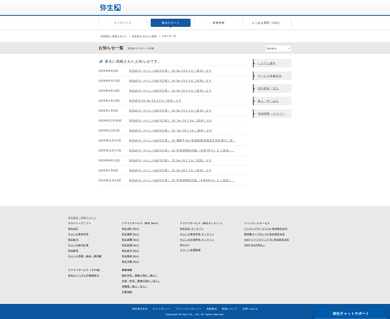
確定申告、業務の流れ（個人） (140, 275)
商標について (229, 308)
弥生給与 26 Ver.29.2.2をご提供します (155, 100)
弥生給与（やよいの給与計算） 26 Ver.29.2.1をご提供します (170, 110)
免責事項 (212, 308)
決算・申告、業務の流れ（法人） (141, 281)
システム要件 (267, 63)
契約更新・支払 (268, 88)
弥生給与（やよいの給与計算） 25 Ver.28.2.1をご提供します (170, 160)
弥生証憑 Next (130, 245)
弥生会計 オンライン (192, 228)
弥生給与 (73, 239)
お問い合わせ (250, 308)
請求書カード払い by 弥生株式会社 (264, 234)
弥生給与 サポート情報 (144, 36)
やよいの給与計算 (78, 245)
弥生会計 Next (130, 228)
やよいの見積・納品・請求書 (85, 256)
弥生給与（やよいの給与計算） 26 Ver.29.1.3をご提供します (170, 120)
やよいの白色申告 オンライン (197, 239)
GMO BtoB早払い (254, 245)
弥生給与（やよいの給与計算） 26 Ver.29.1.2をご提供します (170, 130)
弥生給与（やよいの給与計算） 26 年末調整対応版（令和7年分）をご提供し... (182, 150)
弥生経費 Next (130, 239)
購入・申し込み (268, 101)
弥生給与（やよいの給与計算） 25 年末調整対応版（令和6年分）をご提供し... (182, 180)
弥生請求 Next (130, 234)
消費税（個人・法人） (135, 286)
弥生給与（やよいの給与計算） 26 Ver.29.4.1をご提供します (170, 80)
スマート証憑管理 (190, 250)
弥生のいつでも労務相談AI (83, 275)
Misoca (184, 245)
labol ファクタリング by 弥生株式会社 (266, 239)
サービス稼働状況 (270, 75)
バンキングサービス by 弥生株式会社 (265, 228)
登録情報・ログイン (271, 113)
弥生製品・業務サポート (114, 36)
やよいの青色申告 (78, 234)
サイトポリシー (162, 308)
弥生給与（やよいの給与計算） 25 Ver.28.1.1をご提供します (170, 170)
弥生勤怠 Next (130, 256)
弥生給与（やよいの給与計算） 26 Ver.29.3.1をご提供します (170, 90)
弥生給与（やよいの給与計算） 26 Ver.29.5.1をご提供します (170, 70)
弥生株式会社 (140, 308)
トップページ (123, 22)
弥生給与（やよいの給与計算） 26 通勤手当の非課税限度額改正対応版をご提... (182, 140)
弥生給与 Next (130, 250)
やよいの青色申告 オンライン (197, 234)
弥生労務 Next (130, 261)
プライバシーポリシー (189, 308)
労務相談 (127, 292)
